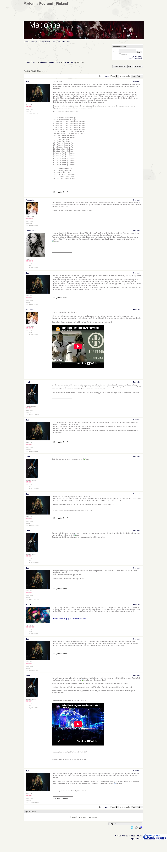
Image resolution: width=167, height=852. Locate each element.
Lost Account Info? (135, 58)
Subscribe (138, 66)
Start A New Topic (119, 66)
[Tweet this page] (132, 827)
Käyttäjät (34, 42)
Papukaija (29, 200)
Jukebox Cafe (68, 62)
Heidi (28, 382)
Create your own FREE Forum (128, 836)
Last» (107, 76)
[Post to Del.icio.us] (140, 827)
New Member (137, 56)
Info (68, 42)
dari (27, 82)
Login (139, 52)
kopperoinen (30, 230)
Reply (130, 66)
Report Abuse (136, 839)
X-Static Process (30, 62)
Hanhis (28, 605)
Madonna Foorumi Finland (50, 62)
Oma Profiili (61, 42)
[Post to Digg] (136, 827)
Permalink (136, 82)
